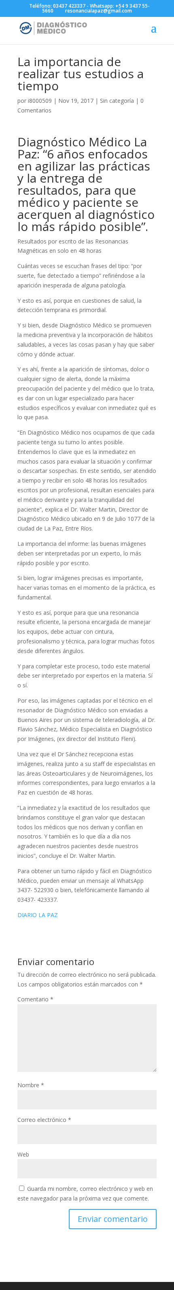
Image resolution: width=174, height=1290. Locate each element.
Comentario (35, 999)
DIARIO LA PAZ (37, 915)
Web (23, 1154)
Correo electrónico (44, 1120)
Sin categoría (117, 100)
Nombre (30, 1085)
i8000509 (40, 100)
